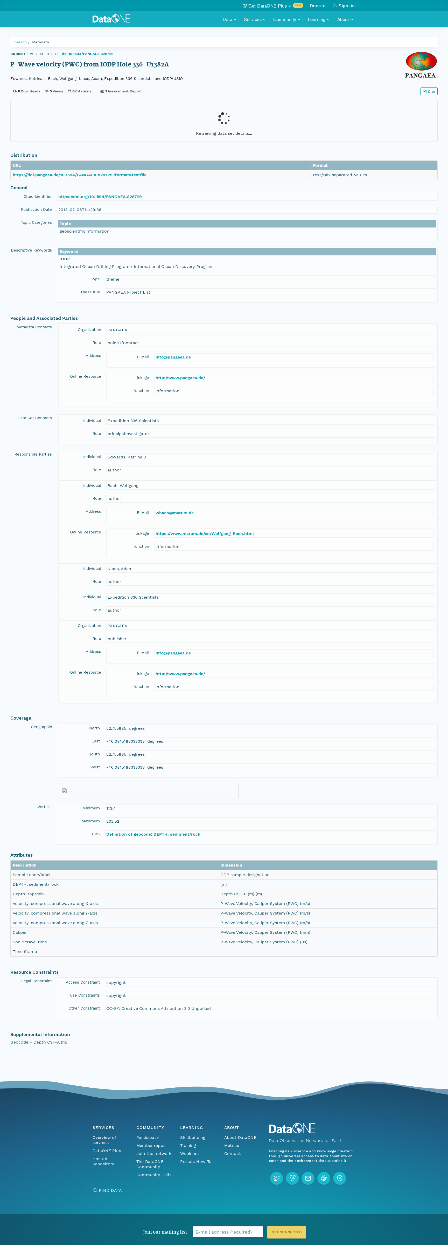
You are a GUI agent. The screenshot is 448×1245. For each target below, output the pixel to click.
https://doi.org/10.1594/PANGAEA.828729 (100, 196)
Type (95, 279)
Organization (89, 329)
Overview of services (104, 1140)
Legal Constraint (36, 981)
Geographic (41, 727)
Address (93, 355)
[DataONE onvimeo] (292, 1178)
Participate (147, 1137)
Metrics (231, 1145)
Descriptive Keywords (31, 250)
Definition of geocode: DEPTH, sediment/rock (153, 834)
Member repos (150, 1145)
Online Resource (85, 376)
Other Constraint (84, 1008)
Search (20, 42)
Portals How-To (196, 1161)
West (95, 767)
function (141, 390)
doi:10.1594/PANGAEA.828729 (88, 54)
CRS (96, 834)
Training (188, 1145)
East (96, 741)
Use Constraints (85, 995)
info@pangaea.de (173, 357)
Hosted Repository (103, 1161)
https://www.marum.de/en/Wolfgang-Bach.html (205, 533)
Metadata (40, 42)
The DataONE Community (150, 1164)
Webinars (189, 1153)
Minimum (91, 808)
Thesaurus (90, 292)
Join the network (154, 1153)
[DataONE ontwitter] (276, 1178)
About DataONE (240, 1137)
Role (97, 342)
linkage (142, 377)
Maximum (91, 821)
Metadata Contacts (34, 327)
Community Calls (153, 1174)
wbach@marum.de (175, 512)
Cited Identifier (38, 196)
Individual (92, 420)
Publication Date (36, 209)
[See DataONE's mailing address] (339, 1178)
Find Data (110, 1190)
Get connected (287, 1232)
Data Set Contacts (35, 418)
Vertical (45, 806)
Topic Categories (36, 222)
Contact (232, 1153)
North (94, 728)
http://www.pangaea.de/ (180, 377)
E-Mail (143, 357)
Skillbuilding (192, 1137)
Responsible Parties (33, 454)
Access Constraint (83, 982)
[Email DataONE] (308, 1178)
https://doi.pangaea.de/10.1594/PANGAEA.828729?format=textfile (79, 174)
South (94, 754)
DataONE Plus (107, 1150)
